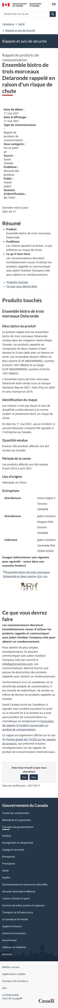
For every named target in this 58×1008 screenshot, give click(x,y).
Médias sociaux (10, 967)
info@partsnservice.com (17, 664)
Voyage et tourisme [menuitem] (13, 849)
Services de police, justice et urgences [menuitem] (23, 905)
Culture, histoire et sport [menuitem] (16, 898)
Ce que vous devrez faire (22, 286)
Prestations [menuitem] (8, 863)
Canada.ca (8, 24)
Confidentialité (10, 995)
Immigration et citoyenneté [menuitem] (17, 842)
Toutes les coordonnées (15, 813)
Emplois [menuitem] (6, 835)
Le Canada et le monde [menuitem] (15, 919)
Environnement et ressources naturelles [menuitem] (24, 884)
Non (33, 777)
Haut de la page (11, 998)
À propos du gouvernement (17, 827)
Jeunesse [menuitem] (7, 954)
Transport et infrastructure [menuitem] (17, 912)
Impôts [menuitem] (6, 877)
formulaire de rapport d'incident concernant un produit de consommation (28, 725)
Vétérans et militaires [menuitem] (14, 947)
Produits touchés (17, 282)
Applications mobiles (14, 974)
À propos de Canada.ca (15, 981)
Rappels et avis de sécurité (20, 30)
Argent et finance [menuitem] (12, 926)
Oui (24, 777)
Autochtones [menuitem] (9, 940)
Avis (4, 988)
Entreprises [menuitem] (8, 856)
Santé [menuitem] (5, 870)
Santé (21, 24)
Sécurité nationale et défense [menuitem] (18, 891)
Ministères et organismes (16, 820)
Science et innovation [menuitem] (14, 933)
